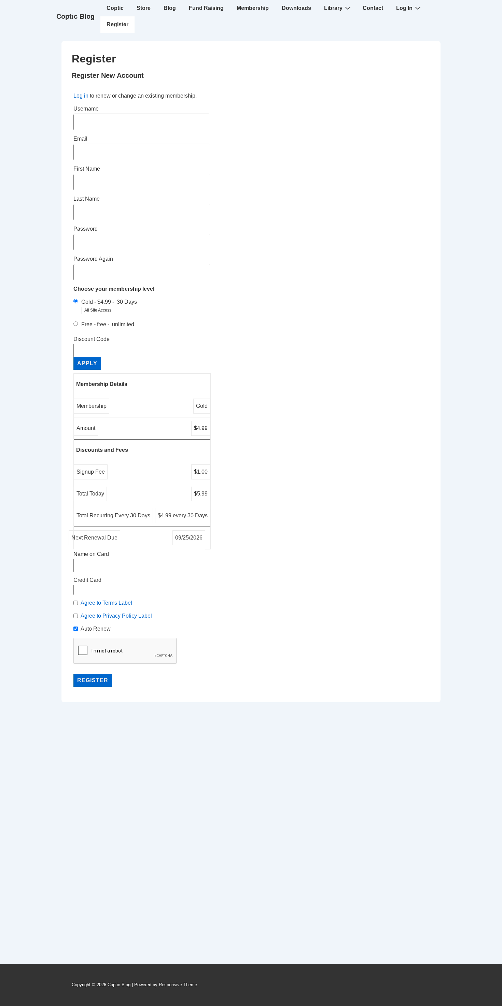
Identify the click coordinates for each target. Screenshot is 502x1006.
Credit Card (87, 580)
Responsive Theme (178, 984)
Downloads (296, 8)
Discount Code (91, 339)
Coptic (115, 8)
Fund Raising (206, 8)
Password (85, 229)
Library (333, 8)
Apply (87, 363)
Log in (80, 96)
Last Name (86, 199)
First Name (86, 169)
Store (144, 8)
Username (86, 109)
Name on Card (91, 554)
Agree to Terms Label (106, 603)
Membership (253, 8)
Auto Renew (96, 629)
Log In (404, 8)
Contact (373, 8)
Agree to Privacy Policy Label (116, 616)
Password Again (93, 259)
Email (80, 139)
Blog (170, 8)
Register (117, 24)
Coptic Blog (75, 16)
